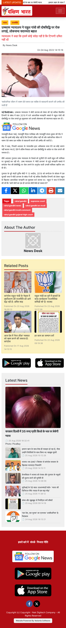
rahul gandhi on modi (35, 205)
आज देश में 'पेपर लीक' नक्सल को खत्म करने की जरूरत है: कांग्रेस (17, 338)
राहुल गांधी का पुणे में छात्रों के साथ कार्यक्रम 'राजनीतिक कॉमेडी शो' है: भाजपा (47, 298)
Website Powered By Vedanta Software (33, 620)
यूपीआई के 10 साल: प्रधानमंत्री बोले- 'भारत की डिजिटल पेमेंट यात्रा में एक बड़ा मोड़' (40, 489)
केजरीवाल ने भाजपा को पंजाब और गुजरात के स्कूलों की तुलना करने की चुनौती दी (41, 476)
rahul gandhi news (12, 205)
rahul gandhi (20, 201)
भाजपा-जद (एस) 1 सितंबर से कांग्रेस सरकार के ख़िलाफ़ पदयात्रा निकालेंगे (40, 463)
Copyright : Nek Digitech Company (37, 612)
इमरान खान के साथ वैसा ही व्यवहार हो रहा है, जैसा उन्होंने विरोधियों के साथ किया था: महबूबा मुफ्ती (41, 451)
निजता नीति (42, 542)
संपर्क (32, 542)
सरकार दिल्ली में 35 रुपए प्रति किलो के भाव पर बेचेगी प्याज (31, 433)
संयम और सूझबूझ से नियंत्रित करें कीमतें (37, 500)
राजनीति (15, 22)
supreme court (38, 201)
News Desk (11, 45)
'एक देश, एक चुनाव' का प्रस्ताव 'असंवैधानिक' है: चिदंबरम (40, 514)
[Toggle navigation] (60, 11)
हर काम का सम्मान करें (44, 335)
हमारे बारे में (23, 542)
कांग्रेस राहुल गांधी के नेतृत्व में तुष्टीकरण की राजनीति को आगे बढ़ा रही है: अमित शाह (17, 298)
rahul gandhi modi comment (17, 210)
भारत (5, 22)
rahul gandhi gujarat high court (18, 214)
